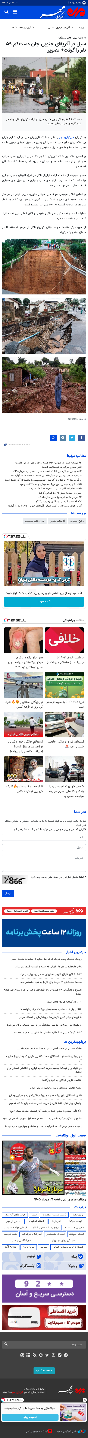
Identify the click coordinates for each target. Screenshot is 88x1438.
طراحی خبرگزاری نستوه (67, 1431)
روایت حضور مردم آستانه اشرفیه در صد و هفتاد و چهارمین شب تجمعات (42, 1127)
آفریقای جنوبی (57, 521)
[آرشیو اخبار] (28, 1356)
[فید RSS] (34, 1356)
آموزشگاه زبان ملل (21, 1240)
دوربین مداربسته (74, 1228)
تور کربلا (56, 1221)
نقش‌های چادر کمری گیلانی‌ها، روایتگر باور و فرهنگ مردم (50, 1017)
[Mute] (14, 582)
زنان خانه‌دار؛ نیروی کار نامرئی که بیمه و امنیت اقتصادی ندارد (48, 967)
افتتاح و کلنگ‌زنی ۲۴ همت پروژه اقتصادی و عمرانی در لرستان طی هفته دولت (43, 992)
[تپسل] (6, 536)
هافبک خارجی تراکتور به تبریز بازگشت (62, 1080)
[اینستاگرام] (53, 1356)
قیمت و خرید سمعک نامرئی (68, 1247)
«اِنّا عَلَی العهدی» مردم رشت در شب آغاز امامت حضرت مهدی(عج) (45, 1111)
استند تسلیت (36, 1221)
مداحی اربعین (13, 1221)
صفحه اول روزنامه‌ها (71, 1135)
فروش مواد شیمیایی (15, 1228)
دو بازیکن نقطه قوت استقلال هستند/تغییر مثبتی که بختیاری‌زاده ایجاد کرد (44, 1058)
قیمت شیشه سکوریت (54, 1215)
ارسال (8, 893)
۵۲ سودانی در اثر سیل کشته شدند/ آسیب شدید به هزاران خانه (47, 471)
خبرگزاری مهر (66, 137)
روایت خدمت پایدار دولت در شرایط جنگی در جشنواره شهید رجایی (46, 959)
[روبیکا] (41, 1356)
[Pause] (8, 582)
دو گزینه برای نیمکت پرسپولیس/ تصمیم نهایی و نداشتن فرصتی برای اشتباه (44, 1070)
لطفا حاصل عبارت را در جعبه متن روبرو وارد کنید (58, 877)
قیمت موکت (75, 1221)
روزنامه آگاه (11, 1247)
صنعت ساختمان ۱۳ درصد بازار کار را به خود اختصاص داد (51, 982)
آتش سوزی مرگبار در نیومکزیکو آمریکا (62, 467)
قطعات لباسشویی (55, 1234)
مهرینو (43, 1247)
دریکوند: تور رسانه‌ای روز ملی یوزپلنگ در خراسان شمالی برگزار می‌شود (44, 1025)
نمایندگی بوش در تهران (63, 1240)
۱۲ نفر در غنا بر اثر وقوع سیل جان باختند (60, 497)
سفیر (34, 1215)
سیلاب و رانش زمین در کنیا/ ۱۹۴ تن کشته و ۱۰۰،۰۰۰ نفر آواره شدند (45, 476)
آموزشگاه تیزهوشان (31, 1234)
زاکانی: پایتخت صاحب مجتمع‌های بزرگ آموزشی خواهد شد (50, 1009)
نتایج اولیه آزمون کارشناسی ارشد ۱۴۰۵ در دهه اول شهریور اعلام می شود (42, 1119)
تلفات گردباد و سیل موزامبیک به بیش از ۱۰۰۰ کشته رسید (50, 484)
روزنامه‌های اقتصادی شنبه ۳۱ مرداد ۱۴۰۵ (58, 1199)
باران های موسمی (34, 521)
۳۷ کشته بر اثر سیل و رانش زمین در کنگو (59, 501)
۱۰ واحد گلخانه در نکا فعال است (64, 1002)
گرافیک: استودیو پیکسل (37, 1431)
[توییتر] (47, 1356)
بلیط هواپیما (10, 1234)
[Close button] (85, 1400)
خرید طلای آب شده (14, 1215)
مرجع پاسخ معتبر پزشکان (46, 1228)
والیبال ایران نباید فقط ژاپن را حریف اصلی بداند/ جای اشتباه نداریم (45, 1103)
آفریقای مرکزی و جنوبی (59, 28)
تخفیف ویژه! (30, 1417)
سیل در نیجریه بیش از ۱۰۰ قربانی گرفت (60, 493)
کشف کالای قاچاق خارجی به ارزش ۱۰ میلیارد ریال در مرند (51, 974)
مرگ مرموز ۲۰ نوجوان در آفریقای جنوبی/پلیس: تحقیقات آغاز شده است (43, 480)
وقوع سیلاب (77, 521)
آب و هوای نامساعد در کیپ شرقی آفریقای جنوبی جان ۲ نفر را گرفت (45, 506)
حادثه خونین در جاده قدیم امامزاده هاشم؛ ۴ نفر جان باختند (49, 1049)
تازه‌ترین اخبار (76, 952)
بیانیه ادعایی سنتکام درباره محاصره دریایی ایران (56, 1088)
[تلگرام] (66, 1356)
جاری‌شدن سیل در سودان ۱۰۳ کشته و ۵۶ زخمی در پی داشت (48, 463)
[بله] (59, 1356)
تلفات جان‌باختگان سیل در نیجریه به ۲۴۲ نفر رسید (54, 489)
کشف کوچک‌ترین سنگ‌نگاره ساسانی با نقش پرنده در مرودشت (48, 1033)
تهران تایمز (28, 1247)
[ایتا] (22, 1356)
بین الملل (79, 28)
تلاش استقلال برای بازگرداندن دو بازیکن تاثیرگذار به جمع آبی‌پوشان (45, 1095)
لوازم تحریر (78, 1215)
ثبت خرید (44, 601)
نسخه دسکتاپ (44, 1370)
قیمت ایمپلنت (76, 1234)
